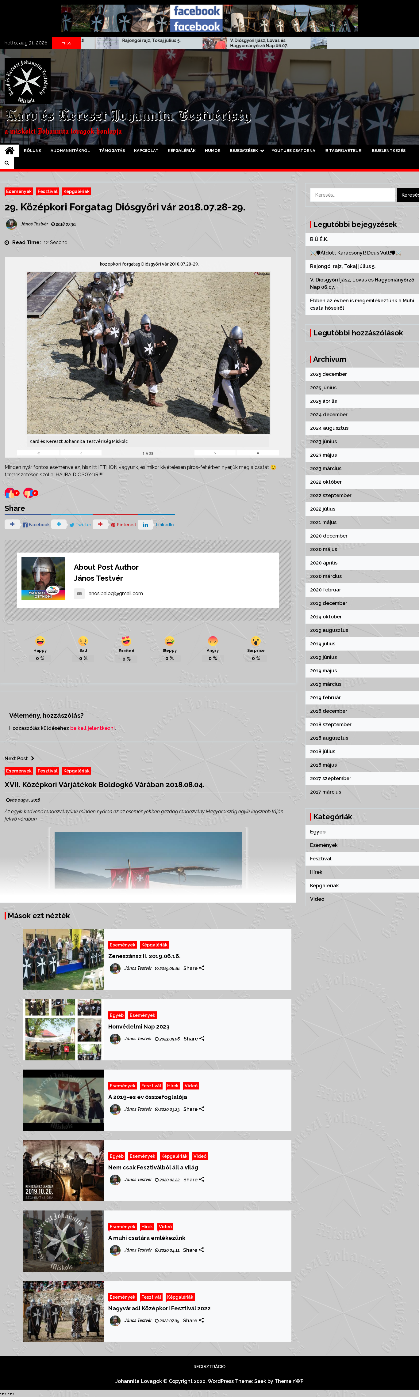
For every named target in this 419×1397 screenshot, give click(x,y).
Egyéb (117, 1015)
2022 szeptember (331, 495)
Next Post (16, 758)
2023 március (325, 468)
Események (19, 191)
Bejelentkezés (389, 150)
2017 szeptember (330, 778)
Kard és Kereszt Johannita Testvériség (128, 116)
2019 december (328, 603)
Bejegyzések (244, 150)
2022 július (322, 509)
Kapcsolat (146, 150)
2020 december (329, 536)
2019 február (325, 697)
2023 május (323, 455)
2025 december (328, 374)
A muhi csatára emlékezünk (146, 1237)
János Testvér (98, 578)
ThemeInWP (289, 1381)
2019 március (325, 684)
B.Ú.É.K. (319, 239)
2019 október (326, 617)
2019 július (322, 644)
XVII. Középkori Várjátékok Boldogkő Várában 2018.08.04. (104, 784)
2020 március (326, 576)
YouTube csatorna (293, 150)
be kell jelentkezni (92, 728)
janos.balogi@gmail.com (115, 593)
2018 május (323, 765)
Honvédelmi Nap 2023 (139, 1026)
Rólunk (32, 150)
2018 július (322, 751)
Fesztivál (47, 191)
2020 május (323, 549)
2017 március (325, 792)
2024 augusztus (329, 428)
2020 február (325, 590)
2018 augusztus (329, 738)
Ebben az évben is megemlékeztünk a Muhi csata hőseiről (296, 43)
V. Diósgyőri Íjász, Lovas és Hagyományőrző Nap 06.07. (184, 43)
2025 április (323, 401)
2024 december (329, 414)
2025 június (323, 388)
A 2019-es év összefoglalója (147, 1096)
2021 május (323, 522)
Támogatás (112, 150)
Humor (213, 150)
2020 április (323, 563)
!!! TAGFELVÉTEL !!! (344, 150)
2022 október (326, 482)
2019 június (323, 657)
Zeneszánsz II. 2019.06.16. (144, 956)
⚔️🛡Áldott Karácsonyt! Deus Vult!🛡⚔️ (356, 253)
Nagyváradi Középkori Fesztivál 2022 (159, 1308)
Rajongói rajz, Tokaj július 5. (77, 40)
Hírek (173, 1085)
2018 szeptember (331, 724)
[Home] (9, 151)
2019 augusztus (329, 630)
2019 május (323, 671)
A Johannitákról (70, 150)
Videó (191, 1085)
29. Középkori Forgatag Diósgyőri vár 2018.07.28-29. (125, 207)
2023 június (323, 441)
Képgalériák (182, 150)
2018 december (328, 711)
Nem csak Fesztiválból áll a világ (153, 1167)
